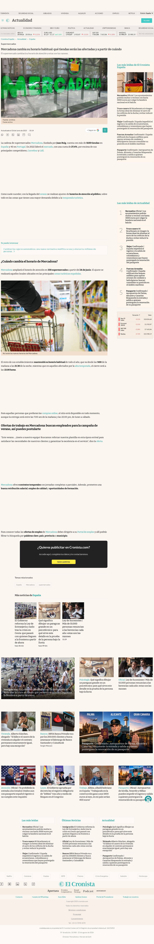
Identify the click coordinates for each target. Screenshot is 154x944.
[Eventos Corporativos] (66, 891)
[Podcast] (88, 891)
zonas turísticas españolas (67, 273)
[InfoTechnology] (101, 891)
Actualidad (89, 28)
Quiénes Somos (81, 897)
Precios (80, 876)
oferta (99, 441)
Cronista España (7, 39)
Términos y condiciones (77, 910)
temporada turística (73, 197)
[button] (148, 799)
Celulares (27, 876)
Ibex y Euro (54, 28)
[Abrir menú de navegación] (2, 20)
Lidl (42, 150)
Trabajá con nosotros (130, 897)
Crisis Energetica (101, 876)
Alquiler (82, 13)
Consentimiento (77, 919)
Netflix (131, 13)
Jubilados (47, 13)
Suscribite (62, 897)
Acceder (147, 20)
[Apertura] (53, 891)
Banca (127, 28)
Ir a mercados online (8, 34)
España (32, 39)
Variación (135, 315)
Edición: (145, 13)
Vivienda (65, 13)
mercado (48, 146)
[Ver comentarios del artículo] (29, 135)
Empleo (116, 13)
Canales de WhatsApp (40, 897)
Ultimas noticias (7, 28)
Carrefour (32, 150)
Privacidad (77, 914)
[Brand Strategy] (77, 891)
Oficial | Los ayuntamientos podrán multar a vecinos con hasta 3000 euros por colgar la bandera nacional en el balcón (134, 99)
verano (43, 194)
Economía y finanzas (32, 28)
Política (71, 28)
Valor (150, 315)
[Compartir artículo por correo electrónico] (24, 135)
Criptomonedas (109, 28)
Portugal (21, 146)
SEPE (63, 876)
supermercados (44, 585)
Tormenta (4, 13)
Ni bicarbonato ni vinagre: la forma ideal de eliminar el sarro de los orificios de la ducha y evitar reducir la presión (135, 112)
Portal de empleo (86, 532)
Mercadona (37, 143)
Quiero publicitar (66, 562)
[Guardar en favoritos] (105, 130)
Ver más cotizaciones (146, 34)
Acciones (99, 13)
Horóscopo (143, 876)
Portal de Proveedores (104, 897)
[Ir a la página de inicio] (8, 20)
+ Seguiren (94, 130)
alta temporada (82, 366)
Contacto (19, 897)
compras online (50, 413)
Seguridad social (26, 13)
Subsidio (123, 876)
